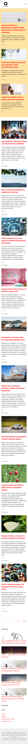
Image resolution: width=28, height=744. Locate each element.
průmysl (3, 359)
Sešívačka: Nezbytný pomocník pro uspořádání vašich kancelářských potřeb (13, 64)
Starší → (24, 621)
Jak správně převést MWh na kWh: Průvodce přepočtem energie (12, 487)
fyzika (2, 509)
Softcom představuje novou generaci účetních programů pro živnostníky (13, 240)
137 (18, 621)
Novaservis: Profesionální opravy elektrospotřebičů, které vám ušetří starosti (12, 699)
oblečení (3, 211)
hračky (2, 163)
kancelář (3, 79)
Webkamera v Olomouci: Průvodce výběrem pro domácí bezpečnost (13, 388)
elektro (2, 44)
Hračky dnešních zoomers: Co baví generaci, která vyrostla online (12, 586)
